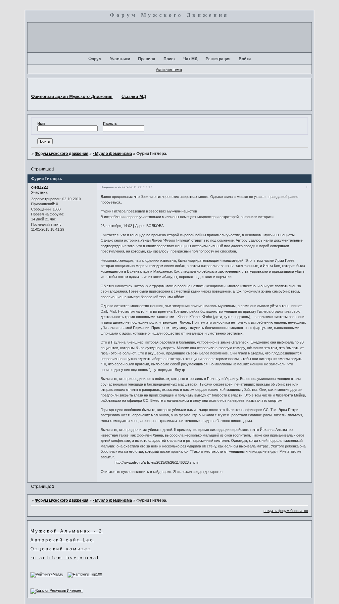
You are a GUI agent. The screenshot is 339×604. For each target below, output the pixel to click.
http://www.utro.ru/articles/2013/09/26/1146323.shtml (156, 462)
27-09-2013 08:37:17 (136, 187)
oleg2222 (39, 187)
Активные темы (169, 69)
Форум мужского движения (61, 153)
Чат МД (190, 59)
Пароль (110, 123)
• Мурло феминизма (112, 153)
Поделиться (110, 187)
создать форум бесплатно (286, 511)
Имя (41, 123)
